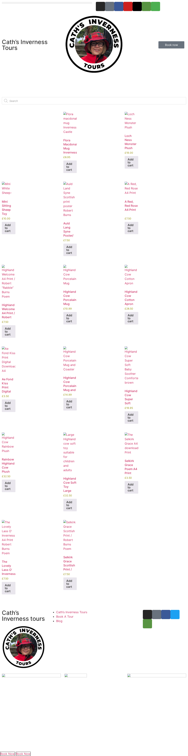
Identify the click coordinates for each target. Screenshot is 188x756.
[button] (47, 3)
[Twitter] (175, 614)
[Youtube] (128, 6)
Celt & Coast (21, 745)
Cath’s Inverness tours (23, 615)
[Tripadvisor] (146, 6)
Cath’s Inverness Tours (25, 44)
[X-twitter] (137, 6)
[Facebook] (118, 6)
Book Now (7, 754)
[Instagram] (100, 6)
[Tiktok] (109, 6)
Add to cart (69, 167)
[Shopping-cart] (155, 6)
